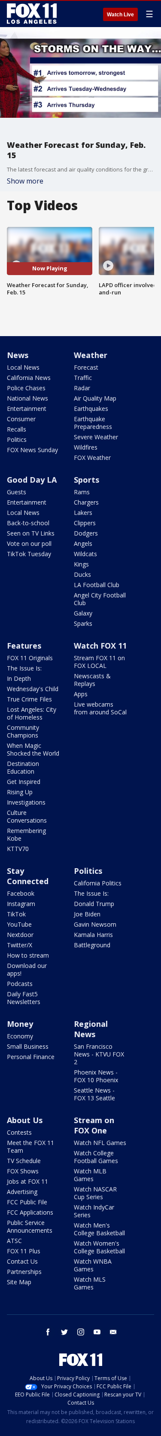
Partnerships (24, 1272)
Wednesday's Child (32, 689)
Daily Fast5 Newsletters (23, 998)
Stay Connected (28, 876)
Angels (83, 543)
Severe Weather (96, 437)
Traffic (83, 378)
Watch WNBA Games (93, 1265)
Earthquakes (91, 408)
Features (24, 645)
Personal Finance (31, 1057)
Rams (82, 492)
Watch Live (120, 15)
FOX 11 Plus (23, 1251)
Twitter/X (19, 945)
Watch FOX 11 (100, 645)
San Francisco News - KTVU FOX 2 (99, 1054)
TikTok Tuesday (29, 554)
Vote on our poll (29, 543)
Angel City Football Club (100, 599)
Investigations (26, 802)
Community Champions (23, 731)
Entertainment (26, 408)
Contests (19, 1132)
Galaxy (83, 613)
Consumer (21, 419)
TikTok (16, 914)
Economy (20, 1036)
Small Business (28, 1046)
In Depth (19, 678)
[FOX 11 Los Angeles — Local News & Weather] (32, 13)
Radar (82, 388)
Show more (25, 181)
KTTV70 (18, 849)
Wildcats (85, 554)
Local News (23, 367)
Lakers (83, 512)
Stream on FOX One (94, 1125)
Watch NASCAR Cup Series (95, 1193)
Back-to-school (28, 523)
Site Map (19, 1282)
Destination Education (23, 767)
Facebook (20, 893)
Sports (86, 480)
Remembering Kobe (26, 834)
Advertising (22, 1192)
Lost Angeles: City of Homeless (31, 713)
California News (29, 378)
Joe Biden (87, 914)
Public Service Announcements (29, 1226)
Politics (17, 439)
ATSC (14, 1241)
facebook (48, 1332)
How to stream (28, 955)
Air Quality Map (95, 398)
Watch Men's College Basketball (99, 1229)
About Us (25, 1120)
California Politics (98, 883)
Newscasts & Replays (92, 680)
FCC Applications (30, 1212)
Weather (90, 355)
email (113, 1332)
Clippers (85, 523)
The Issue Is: (24, 668)
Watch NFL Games (100, 1143)
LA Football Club (96, 585)
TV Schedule (24, 1161)
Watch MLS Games (90, 1283)
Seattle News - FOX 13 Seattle (94, 1094)
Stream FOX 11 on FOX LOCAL (99, 662)
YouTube (19, 924)
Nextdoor (20, 935)
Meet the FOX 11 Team (30, 1146)
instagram (81, 1332)
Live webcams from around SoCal (100, 708)
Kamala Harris (93, 935)
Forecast (86, 367)
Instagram (21, 904)
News (17, 355)
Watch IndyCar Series (94, 1211)
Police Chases (26, 388)
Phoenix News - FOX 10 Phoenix (96, 1076)
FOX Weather (92, 457)
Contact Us (22, 1261)
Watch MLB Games (90, 1175)
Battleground (92, 945)
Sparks (83, 623)
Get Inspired (23, 782)
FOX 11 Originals (30, 658)
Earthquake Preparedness (93, 423)
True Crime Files (29, 699)
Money (20, 1024)
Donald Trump (94, 904)
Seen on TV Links (31, 533)
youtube (97, 1332)
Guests (16, 492)
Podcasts (20, 984)
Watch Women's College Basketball (99, 1247)
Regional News (91, 1029)
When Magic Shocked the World (33, 749)
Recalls (16, 429)
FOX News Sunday (32, 450)
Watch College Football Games (96, 1157)
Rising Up (20, 792)
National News (27, 398)
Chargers (86, 502)
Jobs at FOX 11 (27, 1181)
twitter (64, 1332)
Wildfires (85, 447)
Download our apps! (27, 969)
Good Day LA (32, 480)
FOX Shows (23, 1171)
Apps (81, 694)
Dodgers (86, 533)
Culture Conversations (27, 816)
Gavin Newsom (95, 924)
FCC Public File (27, 1202)
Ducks (82, 574)
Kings (81, 564)
